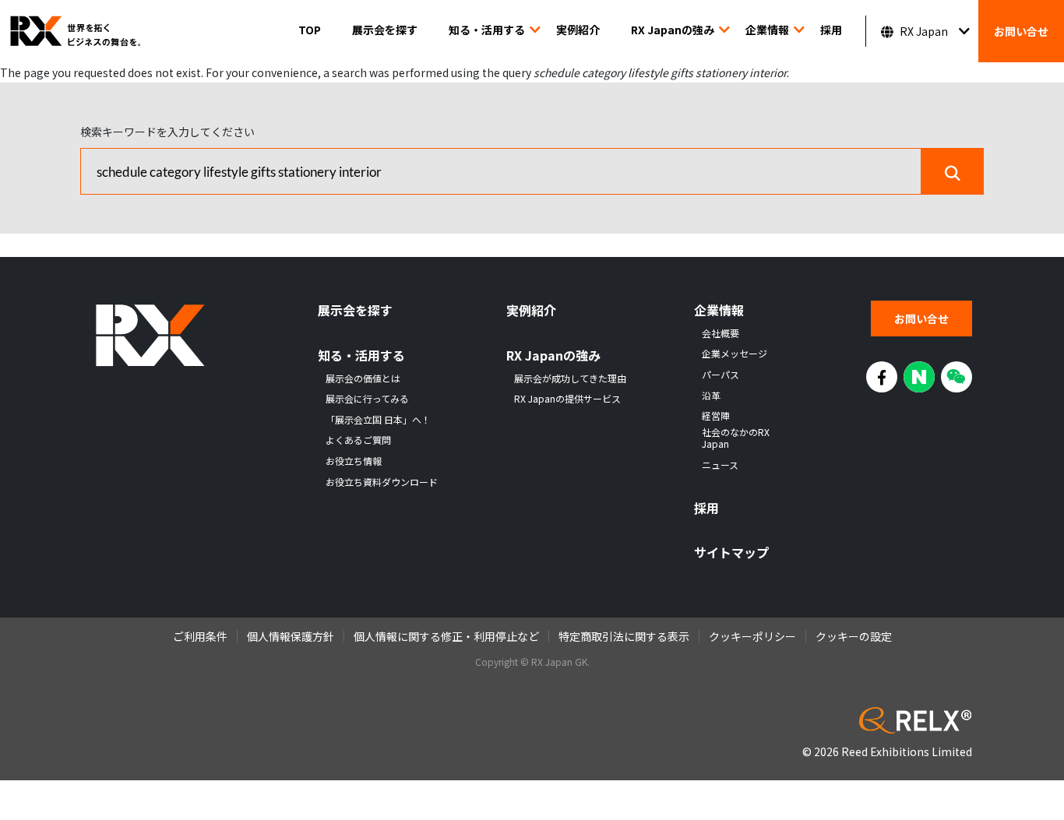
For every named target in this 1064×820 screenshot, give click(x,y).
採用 (831, 29)
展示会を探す (384, 29)
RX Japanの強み (672, 29)
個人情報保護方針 (290, 636)
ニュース (720, 465)
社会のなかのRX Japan (736, 438)
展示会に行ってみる (367, 398)
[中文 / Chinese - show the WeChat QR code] (956, 376)
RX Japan (924, 31)
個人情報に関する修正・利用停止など (446, 636)
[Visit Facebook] (881, 376)
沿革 (711, 395)
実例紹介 (578, 29)
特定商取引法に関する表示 (623, 636)
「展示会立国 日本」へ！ (378, 420)
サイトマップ (731, 552)
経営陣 (716, 416)
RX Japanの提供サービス (567, 398)
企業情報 (767, 29)
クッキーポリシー (752, 636)
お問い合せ (1021, 31)
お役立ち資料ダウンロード (382, 482)
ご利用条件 (200, 636)
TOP (309, 29)
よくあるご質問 (358, 440)
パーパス (720, 374)
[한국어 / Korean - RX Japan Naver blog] (919, 376)
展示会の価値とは (363, 378)
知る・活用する (487, 29)
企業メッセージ (734, 353)
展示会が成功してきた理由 (570, 378)
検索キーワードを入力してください (167, 131)
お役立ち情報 (354, 461)
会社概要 (720, 333)
